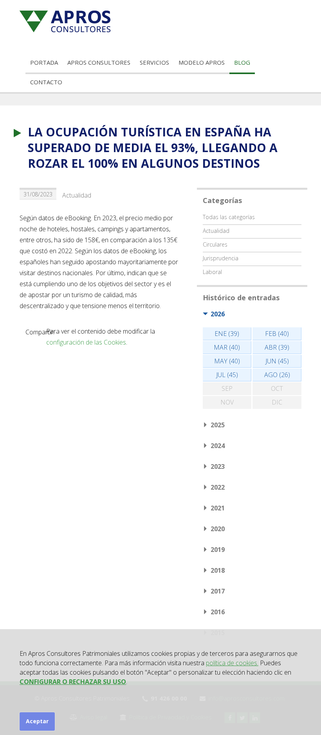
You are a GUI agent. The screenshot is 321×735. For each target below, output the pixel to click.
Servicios (154, 62)
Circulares (215, 244)
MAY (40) (227, 361)
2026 (218, 314)
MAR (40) (227, 347)
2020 (218, 528)
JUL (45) (227, 374)
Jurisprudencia (220, 258)
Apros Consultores (98, 62)
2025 (218, 425)
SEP (227, 388)
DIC (277, 402)
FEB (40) (277, 333)
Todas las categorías (229, 217)
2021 (218, 508)
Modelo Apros (202, 62)
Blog (242, 62)
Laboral (212, 272)
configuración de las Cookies (86, 342)
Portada (44, 62)
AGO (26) (277, 374)
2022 (218, 487)
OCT (277, 388)
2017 (218, 591)
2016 (218, 612)
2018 (218, 570)
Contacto (46, 82)
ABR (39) (277, 347)
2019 (218, 549)
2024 (218, 445)
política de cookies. (232, 663)
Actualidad (76, 195)
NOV (227, 402)
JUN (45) (277, 361)
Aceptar (37, 721)
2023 (218, 466)
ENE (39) (227, 333)
